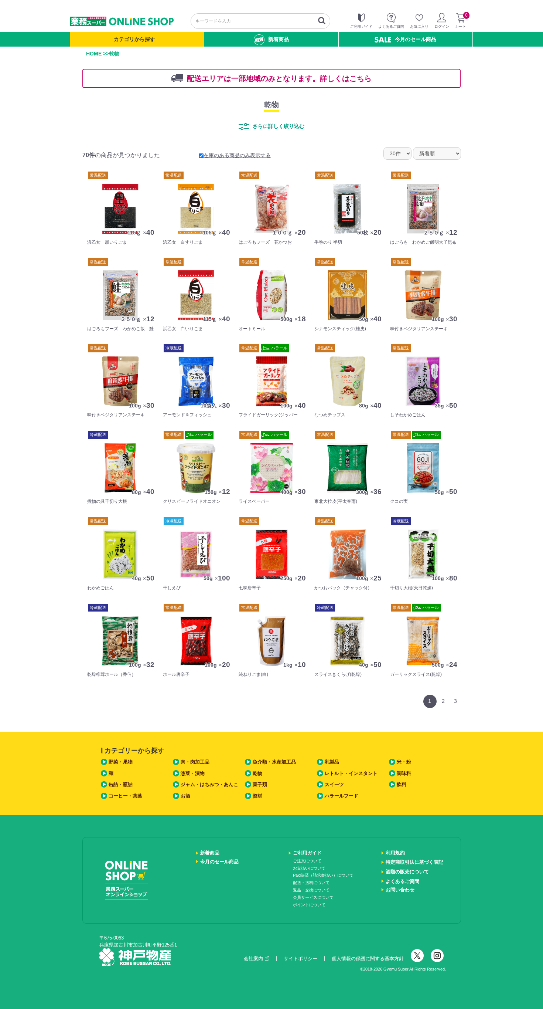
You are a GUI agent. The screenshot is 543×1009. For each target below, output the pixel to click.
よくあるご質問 (402, 881)
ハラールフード (341, 796)
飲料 (401, 784)
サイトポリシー (300, 958)
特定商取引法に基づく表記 (414, 862)
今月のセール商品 (415, 39)
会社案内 (253, 958)
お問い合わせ (400, 890)
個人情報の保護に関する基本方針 (368, 958)
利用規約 (395, 853)
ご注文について (307, 861)
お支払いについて (309, 868)
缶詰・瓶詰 (121, 784)
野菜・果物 (121, 762)
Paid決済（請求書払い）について (323, 875)
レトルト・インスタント (351, 773)
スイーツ (334, 784)
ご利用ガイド (307, 853)
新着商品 (278, 39)
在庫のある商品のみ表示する (237, 155)
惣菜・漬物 (193, 773)
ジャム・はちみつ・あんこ (209, 784)
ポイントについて (309, 905)
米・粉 (404, 762)
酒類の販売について (407, 871)
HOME (94, 54)
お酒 (185, 796)
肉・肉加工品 (195, 762)
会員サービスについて (313, 897)
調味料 (404, 773)
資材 (257, 796)
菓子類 (260, 784)
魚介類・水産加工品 (274, 762)
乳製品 (332, 762)
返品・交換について (311, 890)
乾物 (271, 105)
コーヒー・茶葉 (125, 796)
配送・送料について (311, 882)
